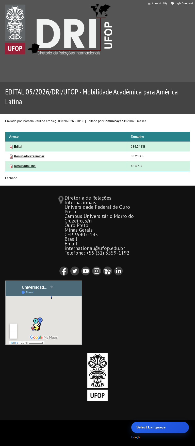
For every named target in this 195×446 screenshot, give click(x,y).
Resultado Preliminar (29, 156)
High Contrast (183, 3)
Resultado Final (25, 166)
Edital (18, 146)
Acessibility (159, 3)
